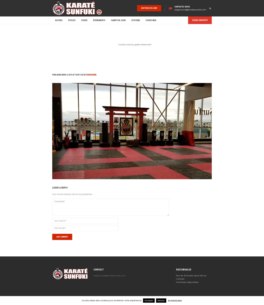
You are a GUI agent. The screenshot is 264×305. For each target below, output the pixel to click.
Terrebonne (91, 75)
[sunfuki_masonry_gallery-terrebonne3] (132, 131)
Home (115, 44)
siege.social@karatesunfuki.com (190, 9)
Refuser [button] (161, 300)
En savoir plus (175, 300)
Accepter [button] (149, 300)
